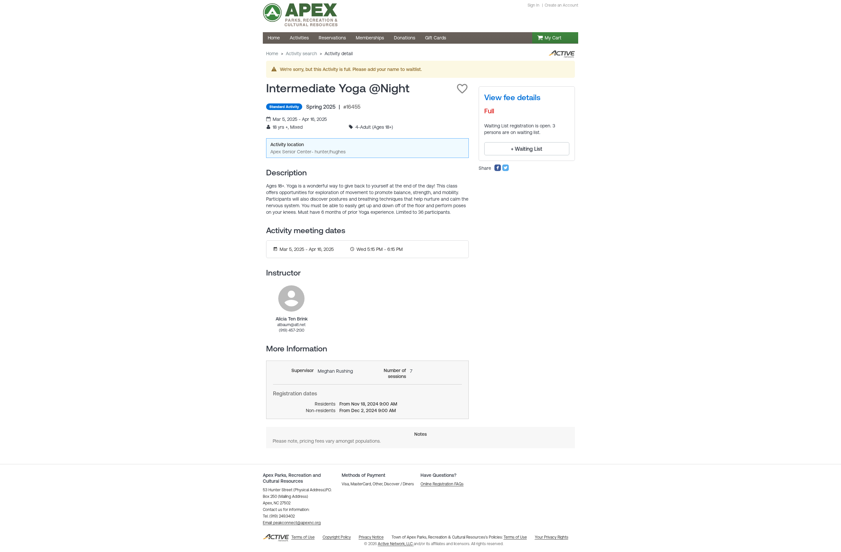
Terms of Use (515, 537)
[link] (291, 298)
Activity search (301, 53)
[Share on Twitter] (506, 169)
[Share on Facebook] (498, 169)
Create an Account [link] (561, 5)
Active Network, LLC (396, 543)
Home (272, 53)
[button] (462, 88)
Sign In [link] (533, 5)
